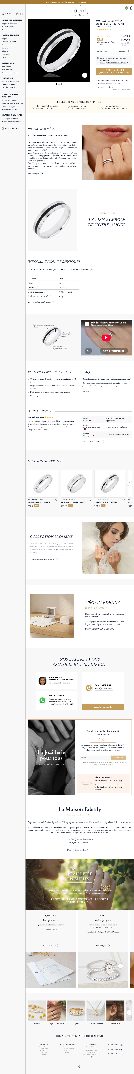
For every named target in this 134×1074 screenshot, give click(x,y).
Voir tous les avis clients (91, 441)
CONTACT (59, 1036)
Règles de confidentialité (93, 1036)
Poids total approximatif (38, 296)
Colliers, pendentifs (9, 41)
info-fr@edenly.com (91, 1050)
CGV (66, 1036)
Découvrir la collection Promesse (42, 560)
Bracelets (5, 47)
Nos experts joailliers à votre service (116, 107)
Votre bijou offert (8, 85)
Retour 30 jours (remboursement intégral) (113, 80)
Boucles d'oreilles (8, 44)
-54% (100, 39)
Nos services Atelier (9, 109)
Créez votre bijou (8, 106)
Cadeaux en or (9, 63)
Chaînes (5, 51)
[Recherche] (3, 14)
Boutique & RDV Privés (12, 115)
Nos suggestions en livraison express (113, 62)
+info (111, 764)
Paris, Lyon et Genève (10, 118)
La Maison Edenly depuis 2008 (10, 96)
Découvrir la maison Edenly (77, 850)
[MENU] (23, 8)
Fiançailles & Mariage (12, 20)
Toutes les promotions (10, 81)
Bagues (4, 38)
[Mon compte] (10, 14)
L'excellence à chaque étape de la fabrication (58, 269)
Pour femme (6, 66)
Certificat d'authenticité (106, 87)
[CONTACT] (17, 14)
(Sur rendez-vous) (68, 1047)
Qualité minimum (35, 292)
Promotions (7, 78)
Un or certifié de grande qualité (39, 302)
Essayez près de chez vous (11, 121)
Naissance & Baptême (10, 72)
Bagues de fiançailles (9, 23)
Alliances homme (8, 29)
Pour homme (7, 69)
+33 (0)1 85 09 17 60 (104, 688)
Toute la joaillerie (10, 35)
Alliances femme (8, 26)
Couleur (31, 287)
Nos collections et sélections (12, 103)
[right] (84, 75)
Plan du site (75, 1036)
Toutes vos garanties (9, 100)
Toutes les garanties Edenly (122, 89)
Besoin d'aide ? (12, 129)
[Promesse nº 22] (59, 50)
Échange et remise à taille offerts (110, 84)
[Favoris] (7, 14)
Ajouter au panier (115, 71)
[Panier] (14, 14)
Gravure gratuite (122, 51)
